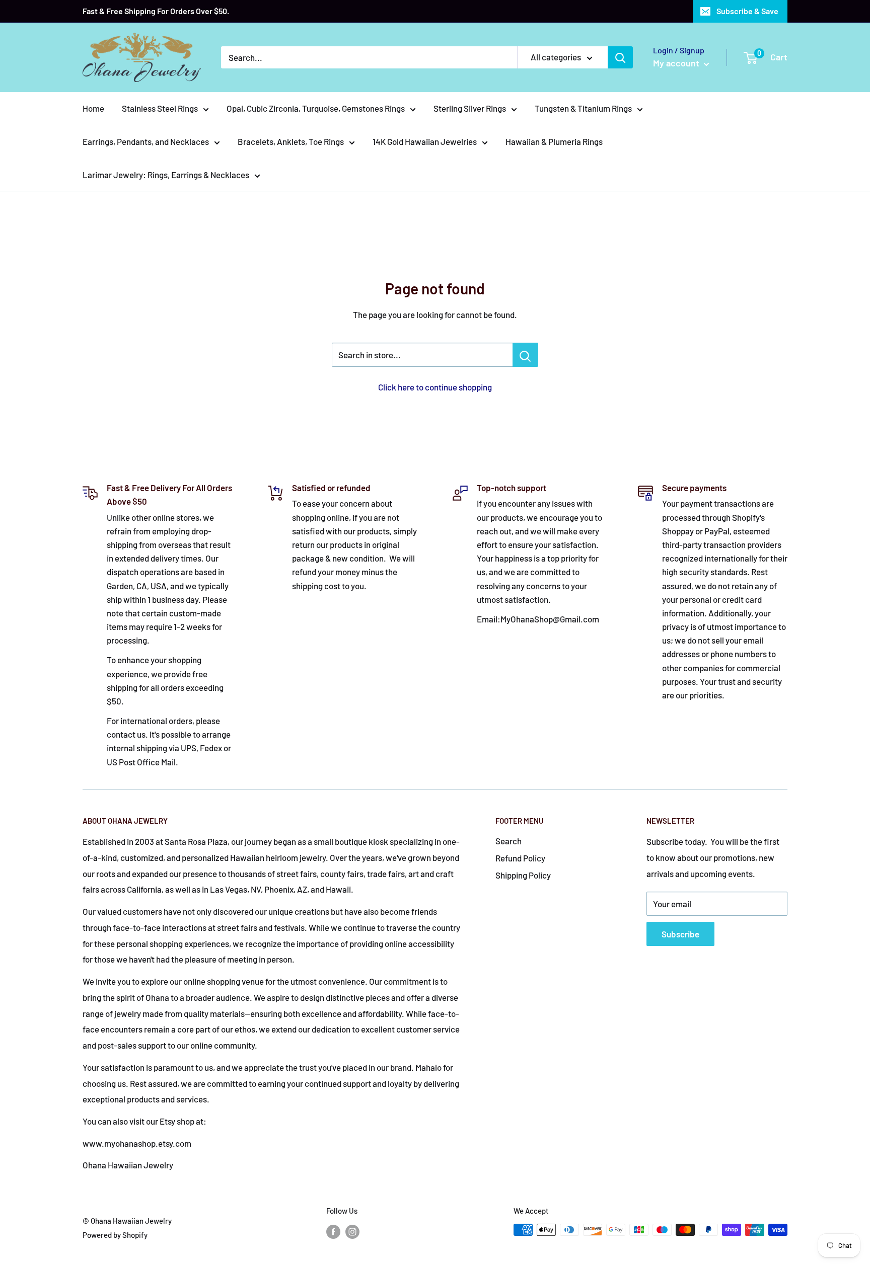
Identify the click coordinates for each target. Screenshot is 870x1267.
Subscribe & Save (747, 11)
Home (93, 108)
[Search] (620, 57)
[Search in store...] (525, 355)
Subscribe (680, 934)
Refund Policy (520, 858)
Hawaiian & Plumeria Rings (554, 141)
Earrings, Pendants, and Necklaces (146, 141)
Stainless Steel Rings (160, 108)
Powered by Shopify (115, 1234)
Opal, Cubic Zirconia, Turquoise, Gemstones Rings (316, 108)
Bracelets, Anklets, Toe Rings (291, 141)
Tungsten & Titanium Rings (583, 108)
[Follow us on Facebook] (333, 1231)
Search (508, 841)
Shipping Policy (523, 875)
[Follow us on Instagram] (352, 1231)
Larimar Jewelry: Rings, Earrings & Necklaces (166, 175)
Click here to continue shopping (435, 387)
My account (677, 62)
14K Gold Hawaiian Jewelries (425, 141)
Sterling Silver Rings (469, 108)
